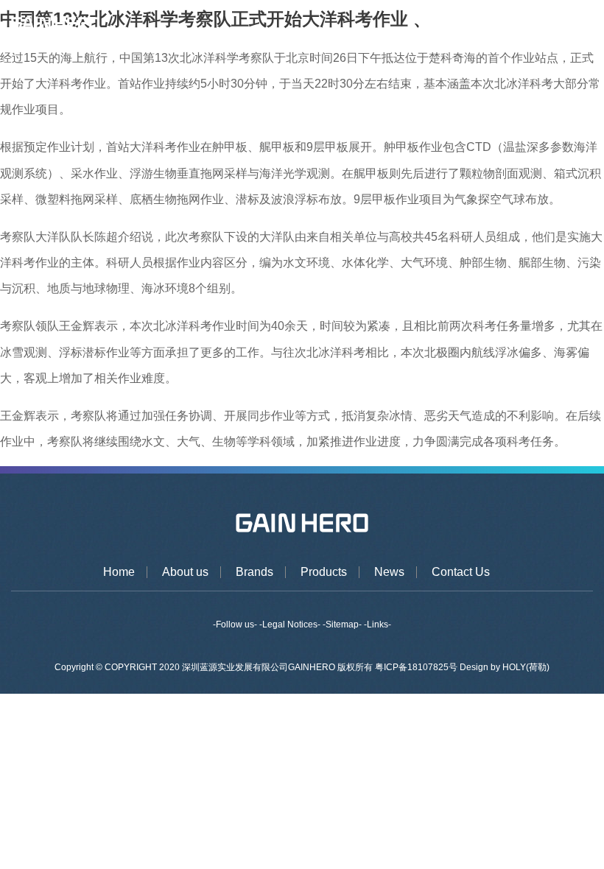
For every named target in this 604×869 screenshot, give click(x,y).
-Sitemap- (342, 624)
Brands (254, 572)
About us (185, 572)
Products (324, 572)
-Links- (377, 624)
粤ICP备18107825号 (417, 667)
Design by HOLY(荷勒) (504, 667)
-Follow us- (235, 624)
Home (119, 572)
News (389, 572)
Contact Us (461, 572)
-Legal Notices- (289, 624)
